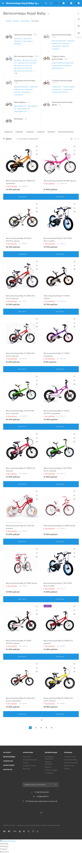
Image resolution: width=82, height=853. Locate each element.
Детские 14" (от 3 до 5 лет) (27, 63)
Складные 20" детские (60, 92)
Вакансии (26, 768)
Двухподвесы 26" (24, 108)
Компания (28, 752)
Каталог (7, 752)
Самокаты (8, 761)
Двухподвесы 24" (58, 68)
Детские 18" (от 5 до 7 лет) (23, 68)
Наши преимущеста (30, 760)
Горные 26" (18, 38)
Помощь (68, 752)
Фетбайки (17, 44)
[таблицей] (78, 139)
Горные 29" (18, 41)
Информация (51, 752)
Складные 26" (57, 89)
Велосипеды (9, 757)
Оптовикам (49, 773)
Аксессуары (8, 765)
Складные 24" (57, 86)
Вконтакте (41, 812)
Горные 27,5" (27, 38)
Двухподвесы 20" (20, 106)
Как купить (27, 757)
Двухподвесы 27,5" (20, 111)
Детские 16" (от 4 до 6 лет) (23, 65)
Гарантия (48, 767)
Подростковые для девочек (62, 65)
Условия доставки (70, 760)
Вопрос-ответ (69, 765)
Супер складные (69, 86)
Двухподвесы (28, 41)
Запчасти (7, 769)
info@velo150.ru (42, 796)
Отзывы (26, 762)
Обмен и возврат (51, 770)
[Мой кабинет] (56, 3)
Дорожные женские (21, 86)
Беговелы (17, 60)
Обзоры (67, 768)
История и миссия (29, 765)
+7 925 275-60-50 (41, 792)
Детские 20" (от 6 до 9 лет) (23, 71)
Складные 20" (68, 89)
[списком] (74, 139)
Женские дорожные (59, 40)
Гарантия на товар (71, 762)
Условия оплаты (70, 757)
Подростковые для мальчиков (62, 63)
